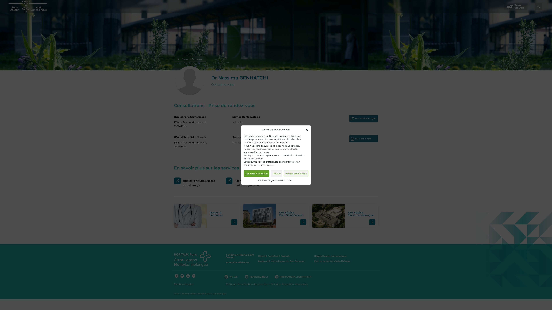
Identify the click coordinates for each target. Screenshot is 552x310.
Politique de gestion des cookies (274, 180)
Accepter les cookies (256, 173)
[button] (306, 129)
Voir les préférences (296, 173)
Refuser (276, 173)
